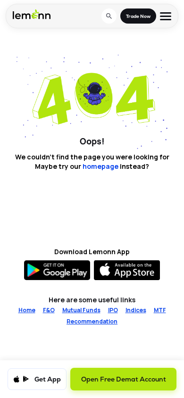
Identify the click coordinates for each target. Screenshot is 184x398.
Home (26, 310)
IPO (113, 310)
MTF (160, 310)
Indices (135, 310)
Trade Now (138, 16)
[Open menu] (165, 16)
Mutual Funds (81, 310)
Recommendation (92, 321)
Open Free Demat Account (123, 379)
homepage (100, 166)
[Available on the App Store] (127, 270)
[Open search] (109, 16)
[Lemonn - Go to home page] (31, 14)
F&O (49, 310)
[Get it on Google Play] (57, 270)
